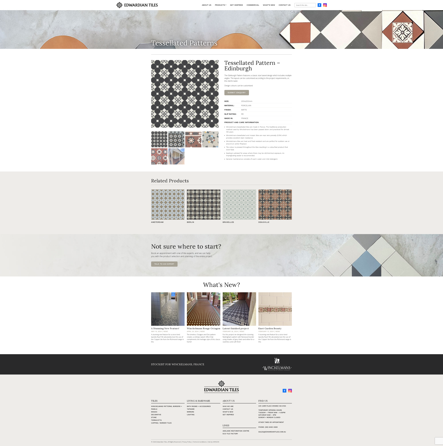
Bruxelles (228, 222)
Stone (154, 417)
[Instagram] (290, 391)
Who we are (228, 406)
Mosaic (154, 412)
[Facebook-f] (284, 391)
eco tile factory (230, 434)
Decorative (156, 415)
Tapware (191, 409)
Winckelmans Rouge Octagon (203, 328)
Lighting (190, 415)
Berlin (190, 222)
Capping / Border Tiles (161, 423)
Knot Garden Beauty (269, 328)
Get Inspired (228, 415)
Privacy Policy (186, 442)
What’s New (228, 412)
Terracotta (156, 420)
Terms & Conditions (199, 442)
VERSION (216, 442)
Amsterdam (157, 222)
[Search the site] (305, 5)
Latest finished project (236, 328)
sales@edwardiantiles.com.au (272, 432)
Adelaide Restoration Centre (236, 431)
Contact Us (228, 409)
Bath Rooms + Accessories (199, 406)
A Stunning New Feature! (165, 328)
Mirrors (190, 412)
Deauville (263, 222)
